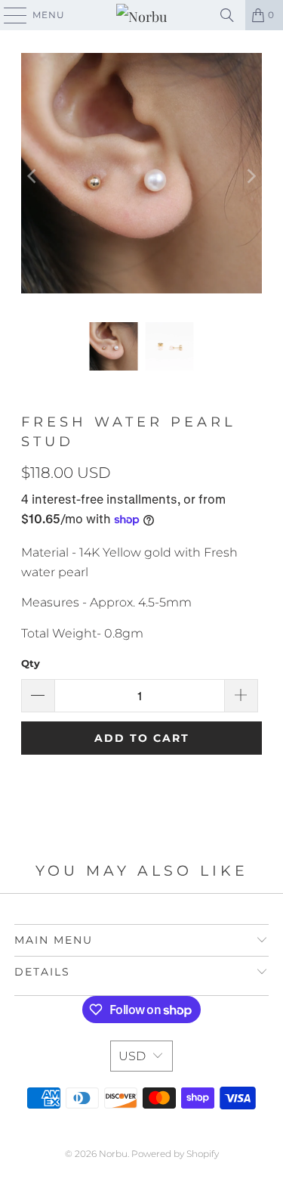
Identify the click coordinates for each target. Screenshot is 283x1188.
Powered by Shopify (175, 1153)
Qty (30, 663)
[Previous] (32, 176)
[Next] (250, 176)
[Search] (227, 15)
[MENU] (8, 15)
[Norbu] (142, 15)
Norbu (113, 1153)
